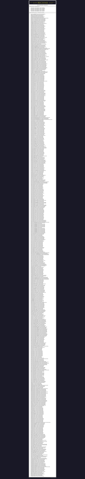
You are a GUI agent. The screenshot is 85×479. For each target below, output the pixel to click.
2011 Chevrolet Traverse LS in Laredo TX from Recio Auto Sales (37, 130)
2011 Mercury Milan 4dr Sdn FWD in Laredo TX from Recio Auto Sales (38, 402)
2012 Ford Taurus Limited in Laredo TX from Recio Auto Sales (37, 257)
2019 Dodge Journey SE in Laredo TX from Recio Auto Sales (37, 172)
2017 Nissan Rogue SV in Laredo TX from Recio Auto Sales (37, 429)
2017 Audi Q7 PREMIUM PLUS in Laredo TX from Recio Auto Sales (38, 21)
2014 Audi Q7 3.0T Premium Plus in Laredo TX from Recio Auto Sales (38, 20)
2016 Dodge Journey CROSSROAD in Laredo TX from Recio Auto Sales (38, 170)
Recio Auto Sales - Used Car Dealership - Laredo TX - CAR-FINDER (38, 8)
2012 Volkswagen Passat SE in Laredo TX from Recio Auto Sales (37, 467)
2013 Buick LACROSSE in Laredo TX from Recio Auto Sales (37, 39)
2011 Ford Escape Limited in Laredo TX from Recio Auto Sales (37, 190)
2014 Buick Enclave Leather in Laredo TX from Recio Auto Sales (37, 27)
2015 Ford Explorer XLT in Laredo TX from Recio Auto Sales (37, 215)
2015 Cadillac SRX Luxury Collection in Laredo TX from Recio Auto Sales (38, 68)
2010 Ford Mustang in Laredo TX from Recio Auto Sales (36, 249)
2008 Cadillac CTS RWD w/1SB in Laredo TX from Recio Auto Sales (38, 50)
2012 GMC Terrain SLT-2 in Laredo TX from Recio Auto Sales (37, 280)
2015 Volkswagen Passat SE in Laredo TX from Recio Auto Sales (37, 468)
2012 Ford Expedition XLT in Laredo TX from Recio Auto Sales (37, 203)
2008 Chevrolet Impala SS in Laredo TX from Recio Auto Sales (37, 102)
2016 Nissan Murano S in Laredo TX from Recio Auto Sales (37, 421)
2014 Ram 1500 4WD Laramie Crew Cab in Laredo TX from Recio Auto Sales (39, 441)
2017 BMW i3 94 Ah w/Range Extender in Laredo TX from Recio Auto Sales (38, 23)
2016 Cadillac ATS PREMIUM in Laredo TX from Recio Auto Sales (37, 47)
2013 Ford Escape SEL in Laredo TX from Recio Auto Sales (37, 192)
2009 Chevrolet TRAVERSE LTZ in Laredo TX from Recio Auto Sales (38, 128)
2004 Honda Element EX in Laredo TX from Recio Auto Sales (37, 294)
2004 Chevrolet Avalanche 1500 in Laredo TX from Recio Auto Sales (38, 73)
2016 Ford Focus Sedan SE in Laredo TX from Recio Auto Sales (37, 238)
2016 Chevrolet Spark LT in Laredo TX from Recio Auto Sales (37, 121)
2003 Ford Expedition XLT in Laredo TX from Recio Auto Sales (37, 199)
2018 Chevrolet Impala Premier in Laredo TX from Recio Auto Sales (38, 105)
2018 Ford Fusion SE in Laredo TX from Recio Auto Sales (37, 244)
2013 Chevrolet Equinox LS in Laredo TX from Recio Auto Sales (37, 96)
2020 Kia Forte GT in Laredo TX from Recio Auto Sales (36, 348)
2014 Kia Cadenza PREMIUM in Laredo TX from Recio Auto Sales (38, 347)
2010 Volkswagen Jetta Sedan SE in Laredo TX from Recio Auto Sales (38, 463)
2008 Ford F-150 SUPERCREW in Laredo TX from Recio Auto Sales (38, 225)
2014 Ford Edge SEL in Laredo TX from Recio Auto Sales (37, 188)
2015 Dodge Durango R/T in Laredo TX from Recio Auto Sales (37, 159)
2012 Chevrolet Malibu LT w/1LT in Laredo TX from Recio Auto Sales (38, 109)
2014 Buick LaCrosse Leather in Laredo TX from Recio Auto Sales (38, 40)
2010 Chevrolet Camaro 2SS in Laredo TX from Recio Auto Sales (37, 75)
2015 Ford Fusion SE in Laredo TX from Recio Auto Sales (37, 242)
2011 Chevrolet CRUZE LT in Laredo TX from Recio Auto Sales (37, 81)
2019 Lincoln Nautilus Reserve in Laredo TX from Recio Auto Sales (38, 378)
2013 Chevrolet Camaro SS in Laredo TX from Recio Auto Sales (37, 79)
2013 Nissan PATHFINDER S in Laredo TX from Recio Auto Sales (37, 424)
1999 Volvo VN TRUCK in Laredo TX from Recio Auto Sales (37, 473)
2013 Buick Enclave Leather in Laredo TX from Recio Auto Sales (37, 26)
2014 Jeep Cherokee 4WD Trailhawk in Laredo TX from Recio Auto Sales (38, 319)
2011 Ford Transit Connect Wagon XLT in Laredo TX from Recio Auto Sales (38, 264)
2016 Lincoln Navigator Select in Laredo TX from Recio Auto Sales (38, 380)
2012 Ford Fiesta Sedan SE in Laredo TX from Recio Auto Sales (37, 233)
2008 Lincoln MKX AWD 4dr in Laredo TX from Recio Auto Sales (37, 370)
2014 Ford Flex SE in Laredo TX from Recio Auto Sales (36, 235)
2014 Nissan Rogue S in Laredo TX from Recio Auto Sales (37, 427)
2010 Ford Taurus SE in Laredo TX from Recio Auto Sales (37, 255)
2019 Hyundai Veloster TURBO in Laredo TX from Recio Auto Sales (38, 309)
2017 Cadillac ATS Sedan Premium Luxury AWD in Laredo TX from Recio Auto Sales (39, 49)
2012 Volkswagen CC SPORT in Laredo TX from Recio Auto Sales (38, 460)
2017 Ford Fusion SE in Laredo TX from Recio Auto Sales (37, 243)
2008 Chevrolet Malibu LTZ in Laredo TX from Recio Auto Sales (37, 107)
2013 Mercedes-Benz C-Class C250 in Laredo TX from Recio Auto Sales (38, 394)
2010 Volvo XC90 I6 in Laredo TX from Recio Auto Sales (36, 475)
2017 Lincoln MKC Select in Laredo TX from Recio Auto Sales (37, 366)
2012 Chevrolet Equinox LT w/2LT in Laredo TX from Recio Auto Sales (38, 95)
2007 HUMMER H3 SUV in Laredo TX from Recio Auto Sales (37, 299)
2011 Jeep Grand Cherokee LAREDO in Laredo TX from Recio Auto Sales (38, 327)
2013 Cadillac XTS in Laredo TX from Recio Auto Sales (36, 70)
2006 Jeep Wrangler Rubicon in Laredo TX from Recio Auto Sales (37, 345)
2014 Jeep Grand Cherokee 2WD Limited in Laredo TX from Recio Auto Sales (39, 333)
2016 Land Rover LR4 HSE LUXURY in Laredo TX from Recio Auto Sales (38, 361)
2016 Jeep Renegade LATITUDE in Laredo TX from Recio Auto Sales (38, 343)
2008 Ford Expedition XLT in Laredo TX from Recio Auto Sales (37, 201)
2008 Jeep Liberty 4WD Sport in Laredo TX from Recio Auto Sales (38, 337)
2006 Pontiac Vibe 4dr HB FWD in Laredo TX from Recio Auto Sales (38, 437)
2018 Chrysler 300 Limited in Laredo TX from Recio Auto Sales (37, 143)
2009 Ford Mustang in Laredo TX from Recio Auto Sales (36, 248)
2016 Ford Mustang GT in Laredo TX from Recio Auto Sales (37, 251)
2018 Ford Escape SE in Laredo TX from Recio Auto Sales (37, 196)
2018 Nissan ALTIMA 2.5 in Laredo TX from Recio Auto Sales (37, 411)
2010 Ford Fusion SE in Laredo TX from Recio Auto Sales (37, 240)
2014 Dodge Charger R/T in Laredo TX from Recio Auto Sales (37, 154)
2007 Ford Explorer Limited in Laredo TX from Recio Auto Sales (37, 207)
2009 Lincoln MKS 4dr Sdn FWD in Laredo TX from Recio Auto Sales (38, 367)
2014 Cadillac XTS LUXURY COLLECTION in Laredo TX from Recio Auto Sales (39, 72)
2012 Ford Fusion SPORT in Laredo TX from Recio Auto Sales (37, 241)
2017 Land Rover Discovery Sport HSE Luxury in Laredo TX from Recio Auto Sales (39, 358)
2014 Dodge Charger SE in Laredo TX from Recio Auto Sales (37, 155)
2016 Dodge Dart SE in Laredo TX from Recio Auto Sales (37, 156)
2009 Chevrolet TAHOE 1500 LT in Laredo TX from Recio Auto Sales (38, 125)
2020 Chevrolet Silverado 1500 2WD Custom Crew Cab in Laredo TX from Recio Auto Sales (40, 117)
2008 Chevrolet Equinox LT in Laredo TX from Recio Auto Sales (37, 92)
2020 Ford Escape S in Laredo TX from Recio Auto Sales (37, 197)
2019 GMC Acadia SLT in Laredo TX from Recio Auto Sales (37, 274)
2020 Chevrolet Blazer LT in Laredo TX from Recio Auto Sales (37, 74)
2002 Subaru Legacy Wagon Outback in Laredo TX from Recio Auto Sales (38, 449)
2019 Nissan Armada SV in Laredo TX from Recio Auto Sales (37, 414)
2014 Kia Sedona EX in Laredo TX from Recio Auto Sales (37, 352)
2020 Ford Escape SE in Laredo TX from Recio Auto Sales (37, 198)
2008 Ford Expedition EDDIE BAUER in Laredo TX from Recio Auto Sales (38, 202)
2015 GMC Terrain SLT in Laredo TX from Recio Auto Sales (37, 282)
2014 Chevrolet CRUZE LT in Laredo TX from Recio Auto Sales (37, 84)
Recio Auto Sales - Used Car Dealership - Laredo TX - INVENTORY (38, 9)
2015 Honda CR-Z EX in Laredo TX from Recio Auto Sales (37, 293)
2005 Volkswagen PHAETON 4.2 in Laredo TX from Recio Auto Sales (38, 469)
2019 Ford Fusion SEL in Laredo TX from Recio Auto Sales (37, 245)
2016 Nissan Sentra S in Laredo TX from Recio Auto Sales (37, 431)
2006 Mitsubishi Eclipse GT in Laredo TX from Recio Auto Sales (37, 405)
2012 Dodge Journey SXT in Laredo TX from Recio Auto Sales (37, 166)
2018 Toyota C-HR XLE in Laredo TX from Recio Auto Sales (37, 453)
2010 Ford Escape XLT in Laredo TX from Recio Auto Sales (37, 189)
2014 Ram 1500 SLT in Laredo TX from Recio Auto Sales (37, 443)
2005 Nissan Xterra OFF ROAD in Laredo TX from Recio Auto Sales (38, 434)
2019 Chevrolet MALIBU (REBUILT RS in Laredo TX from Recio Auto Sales (38, 115)
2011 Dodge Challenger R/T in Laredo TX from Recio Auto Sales (37, 152)
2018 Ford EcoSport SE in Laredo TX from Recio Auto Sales (37, 183)
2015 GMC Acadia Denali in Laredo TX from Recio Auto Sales (37, 270)
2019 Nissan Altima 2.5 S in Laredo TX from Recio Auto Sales (37, 412)
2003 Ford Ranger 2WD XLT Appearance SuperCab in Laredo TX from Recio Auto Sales (40, 252)
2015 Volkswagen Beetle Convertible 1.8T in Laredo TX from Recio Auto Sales (39, 458)
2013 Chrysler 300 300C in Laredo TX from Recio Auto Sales (37, 141)
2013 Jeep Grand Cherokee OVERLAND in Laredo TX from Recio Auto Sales (39, 329)
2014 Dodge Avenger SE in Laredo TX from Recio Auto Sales (37, 151)
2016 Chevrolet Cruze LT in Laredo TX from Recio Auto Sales (37, 88)
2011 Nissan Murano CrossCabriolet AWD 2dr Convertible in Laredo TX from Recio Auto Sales (40, 422)
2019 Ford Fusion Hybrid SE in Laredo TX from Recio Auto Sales (37, 247)
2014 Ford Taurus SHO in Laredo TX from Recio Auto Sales (37, 258)
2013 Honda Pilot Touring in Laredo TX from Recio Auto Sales (37, 298)
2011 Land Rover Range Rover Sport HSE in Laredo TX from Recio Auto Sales (39, 364)
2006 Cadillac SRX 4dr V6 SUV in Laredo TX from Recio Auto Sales (38, 60)
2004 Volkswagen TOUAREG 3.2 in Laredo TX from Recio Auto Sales (38, 471)
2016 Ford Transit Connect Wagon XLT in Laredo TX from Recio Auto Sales (39, 265)
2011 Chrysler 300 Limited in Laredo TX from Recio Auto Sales (37, 140)
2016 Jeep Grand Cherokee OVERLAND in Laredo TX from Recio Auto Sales (39, 335)
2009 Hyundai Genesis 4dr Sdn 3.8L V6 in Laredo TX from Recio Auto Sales (39, 302)
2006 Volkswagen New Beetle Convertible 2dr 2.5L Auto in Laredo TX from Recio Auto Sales (40, 466)
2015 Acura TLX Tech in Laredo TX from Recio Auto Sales (37, 15)
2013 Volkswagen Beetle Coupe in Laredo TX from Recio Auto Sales (38, 459)
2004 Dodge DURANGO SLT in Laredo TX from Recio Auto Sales (37, 157)
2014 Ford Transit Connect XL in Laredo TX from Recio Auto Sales (38, 263)
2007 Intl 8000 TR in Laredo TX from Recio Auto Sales (36, 313)
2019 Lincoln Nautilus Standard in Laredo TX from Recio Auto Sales (38, 379)
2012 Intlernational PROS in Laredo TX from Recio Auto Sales (37, 314)
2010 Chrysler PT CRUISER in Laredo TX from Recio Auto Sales (37, 146)
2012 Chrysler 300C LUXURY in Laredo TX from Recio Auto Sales (38, 144)
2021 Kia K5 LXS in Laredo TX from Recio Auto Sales (36, 349)
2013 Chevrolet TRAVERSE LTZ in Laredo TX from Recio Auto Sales (38, 133)
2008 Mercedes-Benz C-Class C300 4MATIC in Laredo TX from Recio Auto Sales (39, 388)
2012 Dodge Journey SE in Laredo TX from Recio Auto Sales (37, 164)
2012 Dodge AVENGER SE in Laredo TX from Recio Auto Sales (37, 148)
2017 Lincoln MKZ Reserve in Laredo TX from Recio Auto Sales (37, 377)
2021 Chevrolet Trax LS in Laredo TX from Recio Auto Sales (37, 137)
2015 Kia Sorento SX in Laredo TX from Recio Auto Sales (37, 354)
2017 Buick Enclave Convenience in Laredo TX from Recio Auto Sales (38, 28)
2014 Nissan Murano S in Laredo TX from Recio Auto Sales (37, 419)
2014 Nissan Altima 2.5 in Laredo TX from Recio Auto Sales (37, 407)
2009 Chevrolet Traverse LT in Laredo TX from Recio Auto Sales (37, 129)
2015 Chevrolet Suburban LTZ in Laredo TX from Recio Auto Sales (38, 123)
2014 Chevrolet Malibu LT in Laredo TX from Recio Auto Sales (37, 111)
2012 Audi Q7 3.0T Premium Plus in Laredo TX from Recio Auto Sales (38, 18)
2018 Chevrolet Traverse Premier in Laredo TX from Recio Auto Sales (38, 135)
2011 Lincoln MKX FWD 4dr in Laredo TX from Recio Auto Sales (37, 372)
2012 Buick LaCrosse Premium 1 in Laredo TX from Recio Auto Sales (38, 38)
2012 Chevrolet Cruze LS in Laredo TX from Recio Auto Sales (37, 82)
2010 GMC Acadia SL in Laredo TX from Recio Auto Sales (37, 268)
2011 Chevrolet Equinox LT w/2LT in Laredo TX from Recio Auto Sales (38, 93)
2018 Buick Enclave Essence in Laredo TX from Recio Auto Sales (37, 29)
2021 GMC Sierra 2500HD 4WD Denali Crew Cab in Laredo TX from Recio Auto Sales (40, 278)
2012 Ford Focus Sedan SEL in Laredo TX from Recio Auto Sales (37, 237)
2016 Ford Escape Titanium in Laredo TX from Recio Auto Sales (37, 195)
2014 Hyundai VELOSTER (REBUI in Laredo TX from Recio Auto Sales (38, 310)
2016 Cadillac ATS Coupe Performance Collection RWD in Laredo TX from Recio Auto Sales (40, 48)
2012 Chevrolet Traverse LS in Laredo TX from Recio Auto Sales (37, 131)
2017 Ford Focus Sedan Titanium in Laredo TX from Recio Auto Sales (38, 239)
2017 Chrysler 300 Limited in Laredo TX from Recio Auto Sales (37, 142)
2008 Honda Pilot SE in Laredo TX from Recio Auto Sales (37, 297)
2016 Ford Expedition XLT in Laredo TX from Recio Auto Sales (37, 204)
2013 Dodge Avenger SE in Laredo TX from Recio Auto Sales (37, 150)
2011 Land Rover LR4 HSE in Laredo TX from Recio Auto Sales (37, 360)
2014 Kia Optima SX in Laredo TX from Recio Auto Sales (37, 351)
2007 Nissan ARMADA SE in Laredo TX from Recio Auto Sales (37, 413)
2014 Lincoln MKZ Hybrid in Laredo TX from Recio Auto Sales (37, 376)
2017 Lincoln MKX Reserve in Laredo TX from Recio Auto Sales (37, 375)
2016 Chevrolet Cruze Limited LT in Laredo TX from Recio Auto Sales (38, 90)
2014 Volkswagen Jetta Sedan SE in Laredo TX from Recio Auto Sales (38, 464)
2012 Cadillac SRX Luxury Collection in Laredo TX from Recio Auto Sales (38, 64)
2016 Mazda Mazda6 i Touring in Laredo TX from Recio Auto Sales (38, 386)
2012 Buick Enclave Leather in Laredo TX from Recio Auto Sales (37, 24)
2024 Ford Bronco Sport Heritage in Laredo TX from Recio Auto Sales (38, 180)
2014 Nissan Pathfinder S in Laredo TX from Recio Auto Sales (37, 425)
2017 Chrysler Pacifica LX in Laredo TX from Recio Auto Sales (37, 145)
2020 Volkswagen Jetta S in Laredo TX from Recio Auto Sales (37, 462)
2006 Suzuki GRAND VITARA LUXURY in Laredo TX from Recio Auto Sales (38, 451)
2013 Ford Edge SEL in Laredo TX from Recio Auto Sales (37, 187)
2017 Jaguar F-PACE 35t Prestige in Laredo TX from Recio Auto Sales (38, 315)
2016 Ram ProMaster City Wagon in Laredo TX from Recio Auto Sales (38, 447)
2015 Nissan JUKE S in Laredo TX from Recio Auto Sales (37, 415)
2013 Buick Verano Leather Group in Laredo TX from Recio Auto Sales (38, 43)
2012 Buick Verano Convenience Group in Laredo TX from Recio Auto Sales (39, 42)
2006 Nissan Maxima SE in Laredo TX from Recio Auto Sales (37, 418)
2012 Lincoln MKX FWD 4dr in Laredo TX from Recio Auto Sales (37, 373)
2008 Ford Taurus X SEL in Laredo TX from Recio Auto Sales (37, 261)
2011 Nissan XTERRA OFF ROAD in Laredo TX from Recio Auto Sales (38, 435)
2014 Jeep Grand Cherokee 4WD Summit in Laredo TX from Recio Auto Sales (39, 331)
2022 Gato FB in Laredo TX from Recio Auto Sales (36, 266)
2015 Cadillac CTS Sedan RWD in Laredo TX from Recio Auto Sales (38, 54)
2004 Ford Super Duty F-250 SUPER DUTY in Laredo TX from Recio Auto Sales (39, 253)
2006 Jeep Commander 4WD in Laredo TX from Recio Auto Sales (37, 324)
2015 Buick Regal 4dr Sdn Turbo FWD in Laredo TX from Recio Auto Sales (38, 41)
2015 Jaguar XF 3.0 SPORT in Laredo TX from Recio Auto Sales (37, 317)
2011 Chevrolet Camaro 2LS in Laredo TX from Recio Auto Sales (37, 76)
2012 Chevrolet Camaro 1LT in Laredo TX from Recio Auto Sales (37, 78)
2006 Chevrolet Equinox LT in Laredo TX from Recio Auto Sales (37, 91)
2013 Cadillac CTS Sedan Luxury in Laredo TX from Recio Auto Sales (38, 52)
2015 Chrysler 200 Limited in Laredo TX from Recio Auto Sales (37, 138)
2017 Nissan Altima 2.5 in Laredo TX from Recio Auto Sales (37, 410)
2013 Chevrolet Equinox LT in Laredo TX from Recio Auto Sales (37, 97)
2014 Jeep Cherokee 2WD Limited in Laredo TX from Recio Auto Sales (38, 320)
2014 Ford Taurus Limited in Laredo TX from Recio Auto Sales (37, 259)
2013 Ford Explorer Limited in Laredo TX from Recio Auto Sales (37, 210)
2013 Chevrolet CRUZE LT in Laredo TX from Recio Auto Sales (37, 83)
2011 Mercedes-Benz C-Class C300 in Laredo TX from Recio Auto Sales (38, 392)
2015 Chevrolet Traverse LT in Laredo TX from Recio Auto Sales (37, 134)
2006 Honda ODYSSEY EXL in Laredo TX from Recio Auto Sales (37, 296)
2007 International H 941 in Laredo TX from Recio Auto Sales (37, 312)
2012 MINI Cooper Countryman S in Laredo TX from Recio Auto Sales (38, 403)
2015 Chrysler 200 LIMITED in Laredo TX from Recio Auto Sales (37, 139)
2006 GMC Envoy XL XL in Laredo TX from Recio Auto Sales (37, 276)
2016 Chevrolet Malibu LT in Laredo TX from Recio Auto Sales (37, 113)
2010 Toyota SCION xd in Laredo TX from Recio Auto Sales (37, 455)
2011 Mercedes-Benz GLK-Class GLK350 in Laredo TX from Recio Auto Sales (39, 400)
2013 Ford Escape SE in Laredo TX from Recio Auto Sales (37, 191)
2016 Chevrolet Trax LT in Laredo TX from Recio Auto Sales (37, 136)
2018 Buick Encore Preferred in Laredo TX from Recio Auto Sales (37, 35)
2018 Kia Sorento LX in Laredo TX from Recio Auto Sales (37, 355)
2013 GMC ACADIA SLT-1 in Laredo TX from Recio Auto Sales (37, 269)
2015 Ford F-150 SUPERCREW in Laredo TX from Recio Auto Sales (38, 231)
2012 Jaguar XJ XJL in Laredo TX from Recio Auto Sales (37, 318)
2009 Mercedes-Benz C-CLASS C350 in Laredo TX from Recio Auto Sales (38, 390)
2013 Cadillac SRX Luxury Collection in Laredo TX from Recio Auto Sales (38, 66)
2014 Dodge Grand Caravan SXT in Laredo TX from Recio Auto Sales (38, 162)
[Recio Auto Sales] (42, 2)
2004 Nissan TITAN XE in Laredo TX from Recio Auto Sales (37, 432)
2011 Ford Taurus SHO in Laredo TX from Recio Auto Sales (37, 256)
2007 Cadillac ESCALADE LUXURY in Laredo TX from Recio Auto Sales (38, 58)
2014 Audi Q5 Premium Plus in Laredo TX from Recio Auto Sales (37, 17)
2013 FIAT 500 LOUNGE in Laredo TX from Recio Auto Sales (37, 178)
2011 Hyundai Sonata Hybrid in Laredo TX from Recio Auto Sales (37, 306)
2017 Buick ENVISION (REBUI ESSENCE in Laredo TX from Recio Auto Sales (39, 37)
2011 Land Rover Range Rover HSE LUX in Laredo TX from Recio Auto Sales (39, 362)
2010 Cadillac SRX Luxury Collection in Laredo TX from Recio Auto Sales (38, 62)
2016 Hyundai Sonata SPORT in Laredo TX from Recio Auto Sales (38, 307)
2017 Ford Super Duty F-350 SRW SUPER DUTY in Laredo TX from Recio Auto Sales (40, 254)
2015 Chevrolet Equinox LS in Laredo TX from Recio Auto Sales (37, 99)
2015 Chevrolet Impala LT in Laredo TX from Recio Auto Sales (37, 103)
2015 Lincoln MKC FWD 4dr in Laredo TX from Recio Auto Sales (37, 365)
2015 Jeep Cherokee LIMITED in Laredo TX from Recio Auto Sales (38, 322)
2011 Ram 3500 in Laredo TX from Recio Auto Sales (36, 445)
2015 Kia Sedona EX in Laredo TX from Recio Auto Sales (37, 353)
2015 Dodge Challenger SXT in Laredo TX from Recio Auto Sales (37, 153)
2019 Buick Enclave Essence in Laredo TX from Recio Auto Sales (37, 30)
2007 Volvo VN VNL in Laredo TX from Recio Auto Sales (36, 474)
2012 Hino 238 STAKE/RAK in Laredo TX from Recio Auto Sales (37, 288)
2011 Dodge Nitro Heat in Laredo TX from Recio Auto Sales (37, 174)
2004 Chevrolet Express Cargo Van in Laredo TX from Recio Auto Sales (38, 100)
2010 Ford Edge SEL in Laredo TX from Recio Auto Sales (37, 185)
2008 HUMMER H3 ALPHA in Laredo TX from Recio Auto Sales (37, 300)
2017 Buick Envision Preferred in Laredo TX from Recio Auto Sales (38, 36)
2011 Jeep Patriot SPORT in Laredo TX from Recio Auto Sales (37, 341)
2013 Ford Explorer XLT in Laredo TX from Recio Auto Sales (37, 213)
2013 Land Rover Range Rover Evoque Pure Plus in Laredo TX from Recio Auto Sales (40, 363)
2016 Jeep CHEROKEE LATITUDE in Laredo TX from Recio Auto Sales (38, 323)
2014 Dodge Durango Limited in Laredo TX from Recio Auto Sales (38, 158)
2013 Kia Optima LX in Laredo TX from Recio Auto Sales (37, 350)
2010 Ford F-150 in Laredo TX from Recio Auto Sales (36, 227)
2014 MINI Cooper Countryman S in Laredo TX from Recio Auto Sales (38, 404)
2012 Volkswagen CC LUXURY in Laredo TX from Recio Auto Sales (38, 461)
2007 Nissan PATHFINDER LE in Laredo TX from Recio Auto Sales (38, 423)
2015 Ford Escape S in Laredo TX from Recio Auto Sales (37, 193)
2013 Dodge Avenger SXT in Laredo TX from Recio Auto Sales (37, 149)
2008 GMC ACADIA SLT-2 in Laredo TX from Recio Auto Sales (37, 267)
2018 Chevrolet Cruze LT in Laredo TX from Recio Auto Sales (37, 89)
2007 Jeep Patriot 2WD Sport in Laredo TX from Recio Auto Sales (37, 339)
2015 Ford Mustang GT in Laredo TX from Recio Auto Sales (37, 250)
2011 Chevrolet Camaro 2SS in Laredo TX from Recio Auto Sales (37, 77)
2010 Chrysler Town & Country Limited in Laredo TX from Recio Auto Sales (38, 147)
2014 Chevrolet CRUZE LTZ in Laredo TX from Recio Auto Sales (37, 85)
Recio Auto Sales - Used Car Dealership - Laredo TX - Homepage (37, 7)
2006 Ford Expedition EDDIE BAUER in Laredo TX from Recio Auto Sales (38, 200)
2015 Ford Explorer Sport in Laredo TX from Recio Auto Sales (37, 214)
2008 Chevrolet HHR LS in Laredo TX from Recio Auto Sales (37, 101)
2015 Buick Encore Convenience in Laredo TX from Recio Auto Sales (38, 32)
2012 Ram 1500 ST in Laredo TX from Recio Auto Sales (36, 439)
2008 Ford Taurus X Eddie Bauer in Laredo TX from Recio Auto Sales (38, 260)
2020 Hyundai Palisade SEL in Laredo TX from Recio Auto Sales (37, 303)
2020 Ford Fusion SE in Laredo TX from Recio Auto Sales (37, 246)
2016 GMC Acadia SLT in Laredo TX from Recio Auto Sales (37, 272)
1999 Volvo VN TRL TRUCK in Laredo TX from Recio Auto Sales (37, 472)
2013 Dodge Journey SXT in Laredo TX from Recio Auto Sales (37, 168)
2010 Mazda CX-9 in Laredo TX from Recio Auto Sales (36, 384)
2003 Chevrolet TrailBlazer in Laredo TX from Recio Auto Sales (37, 127)
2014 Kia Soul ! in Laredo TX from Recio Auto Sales (36, 356)
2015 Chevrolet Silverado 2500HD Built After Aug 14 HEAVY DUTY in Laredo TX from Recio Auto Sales (41, 119)
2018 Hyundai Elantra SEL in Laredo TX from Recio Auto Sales (37, 301)
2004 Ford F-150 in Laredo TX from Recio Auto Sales (36, 223)
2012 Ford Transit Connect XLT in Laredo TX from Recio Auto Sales (38, 262)
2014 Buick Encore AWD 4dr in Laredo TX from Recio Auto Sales (37, 31)
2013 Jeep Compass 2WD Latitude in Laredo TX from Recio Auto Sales (38, 325)
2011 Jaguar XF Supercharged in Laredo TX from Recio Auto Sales (38, 316)
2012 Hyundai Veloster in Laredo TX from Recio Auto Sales (37, 308)
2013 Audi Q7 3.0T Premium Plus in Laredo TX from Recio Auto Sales (38, 19)
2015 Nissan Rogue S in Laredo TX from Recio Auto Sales (37, 428)
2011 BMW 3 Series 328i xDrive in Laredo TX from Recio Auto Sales (38, 22)
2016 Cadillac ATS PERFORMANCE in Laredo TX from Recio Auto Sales (38, 46)
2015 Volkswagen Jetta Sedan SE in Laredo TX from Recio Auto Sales (38, 465)
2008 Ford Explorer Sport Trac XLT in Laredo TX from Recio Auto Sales (38, 221)
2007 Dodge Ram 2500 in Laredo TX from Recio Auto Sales (37, 176)
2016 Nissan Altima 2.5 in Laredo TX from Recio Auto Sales (37, 409)
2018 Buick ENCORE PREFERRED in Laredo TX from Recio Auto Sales (38, 34)
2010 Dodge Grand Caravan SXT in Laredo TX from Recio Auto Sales (38, 160)
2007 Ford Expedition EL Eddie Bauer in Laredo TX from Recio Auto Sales (38, 205)
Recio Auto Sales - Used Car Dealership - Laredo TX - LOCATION (37, 10)
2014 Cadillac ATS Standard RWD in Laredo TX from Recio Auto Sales (38, 45)
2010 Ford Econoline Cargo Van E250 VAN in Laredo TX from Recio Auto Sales (39, 182)
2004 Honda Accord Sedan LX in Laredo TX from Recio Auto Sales (38, 290)
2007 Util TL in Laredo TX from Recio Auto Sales (36, 457)
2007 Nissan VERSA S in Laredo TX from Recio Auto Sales (37, 433)
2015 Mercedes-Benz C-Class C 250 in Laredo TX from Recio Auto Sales (38, 396)
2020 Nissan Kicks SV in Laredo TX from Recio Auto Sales (37, 417)
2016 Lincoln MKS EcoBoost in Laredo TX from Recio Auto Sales (37, 368)
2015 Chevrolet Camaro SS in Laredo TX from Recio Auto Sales (37, 80)
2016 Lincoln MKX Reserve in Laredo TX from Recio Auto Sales (37, 374)
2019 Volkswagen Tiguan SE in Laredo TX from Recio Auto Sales (37, 470)
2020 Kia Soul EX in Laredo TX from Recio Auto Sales (36, 357)
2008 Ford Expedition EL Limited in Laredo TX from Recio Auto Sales (38, 206)
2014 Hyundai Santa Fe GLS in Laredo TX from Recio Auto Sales (37, 305)
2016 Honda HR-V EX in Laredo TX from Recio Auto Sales (37, 295)
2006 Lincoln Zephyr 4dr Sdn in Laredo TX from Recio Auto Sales (37, 382)
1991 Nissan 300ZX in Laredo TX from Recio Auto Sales (36, 406)
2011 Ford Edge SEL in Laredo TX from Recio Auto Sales (37, 186)
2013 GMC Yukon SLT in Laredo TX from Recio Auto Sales (37, 284)
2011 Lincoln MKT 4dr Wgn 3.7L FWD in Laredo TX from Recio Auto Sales (38, 369)
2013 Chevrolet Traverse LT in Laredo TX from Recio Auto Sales (37, 132)
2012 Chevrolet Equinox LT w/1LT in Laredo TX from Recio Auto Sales (38, 94)
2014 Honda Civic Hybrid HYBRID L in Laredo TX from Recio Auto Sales (38, 292)
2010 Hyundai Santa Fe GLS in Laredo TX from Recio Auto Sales (37, 304)
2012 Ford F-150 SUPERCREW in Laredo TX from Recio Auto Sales (38, 229)
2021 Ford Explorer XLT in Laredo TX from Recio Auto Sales (37, 219)
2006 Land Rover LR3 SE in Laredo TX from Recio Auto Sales (37, 359)
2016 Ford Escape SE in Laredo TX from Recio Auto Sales (37, 194)
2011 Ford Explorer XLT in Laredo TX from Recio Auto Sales (37, 208)
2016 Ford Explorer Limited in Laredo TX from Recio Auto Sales (37, 217)
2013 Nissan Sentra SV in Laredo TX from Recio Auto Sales (37, 430)
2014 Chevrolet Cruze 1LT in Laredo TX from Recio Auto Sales (37, 86)
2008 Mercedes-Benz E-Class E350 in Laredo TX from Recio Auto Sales (38, 398)
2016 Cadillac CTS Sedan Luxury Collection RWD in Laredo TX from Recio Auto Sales (40, 56)
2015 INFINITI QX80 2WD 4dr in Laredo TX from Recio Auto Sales (38, 311)
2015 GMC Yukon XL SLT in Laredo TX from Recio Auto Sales (37, 286)
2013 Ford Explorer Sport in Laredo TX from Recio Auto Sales (37, 209)
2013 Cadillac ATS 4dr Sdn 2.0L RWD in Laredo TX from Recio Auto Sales (38, 44)
